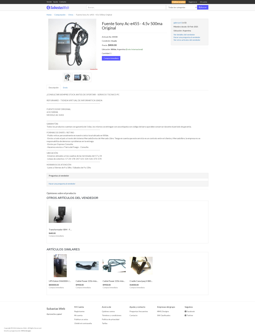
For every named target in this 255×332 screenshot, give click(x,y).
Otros (70, 15)
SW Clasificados (163, 315)
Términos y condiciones (111, 315)
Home (49, 15)
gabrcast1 (178, 23)
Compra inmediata (111, 58)
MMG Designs (163, 311)
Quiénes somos (108, 311)
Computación (59, 15)
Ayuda (55, 2)
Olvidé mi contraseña (83, 323)
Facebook (190, 311)
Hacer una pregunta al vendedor (187, 37)
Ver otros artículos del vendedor (187, 40)
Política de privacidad (110, 319)
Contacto (62, 2)
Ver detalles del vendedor (184, 34)
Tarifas (104, 323)
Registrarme (79, 311)
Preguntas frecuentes (138, 311)
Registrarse (193, 2)
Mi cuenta (203, 2)
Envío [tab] (65, 87)
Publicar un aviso (81, 319)
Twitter (189, 315)
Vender (49, 2)
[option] (72, 44)
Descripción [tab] (54, 87)
